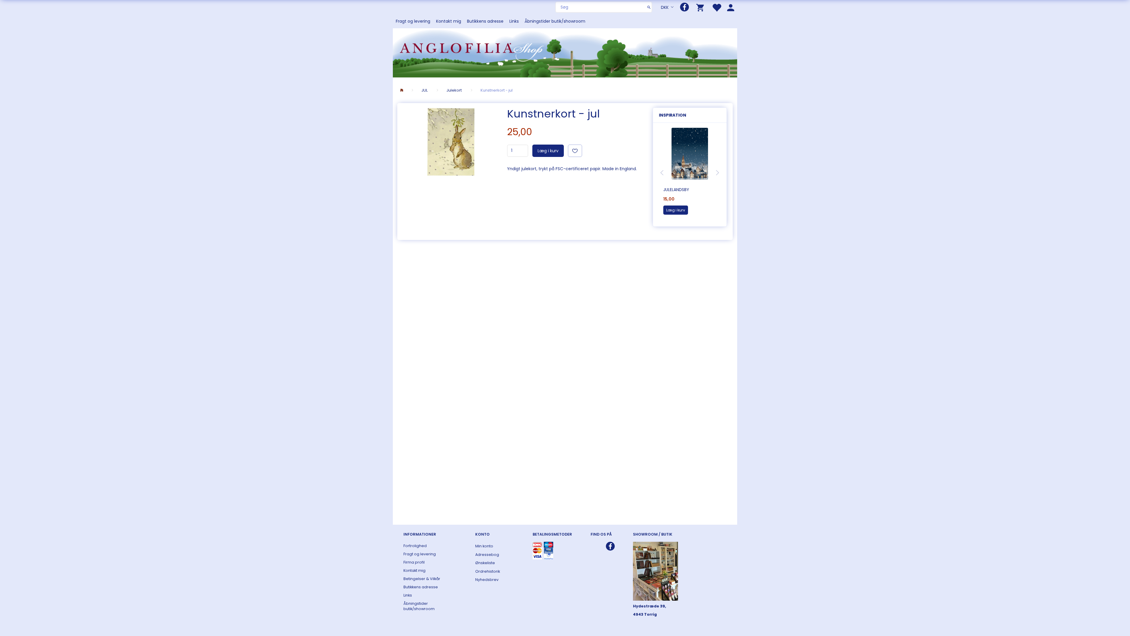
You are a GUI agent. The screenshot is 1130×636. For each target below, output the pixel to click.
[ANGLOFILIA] (565, 52)
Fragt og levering (413, 21)
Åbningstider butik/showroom (555, 21)
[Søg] (649, 7)
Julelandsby (676, 190)
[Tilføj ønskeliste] (575, 151)
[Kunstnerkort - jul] (450, 143)
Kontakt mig (448, 21)
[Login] (730, 7)
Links (514, 21)
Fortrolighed (415, 545)
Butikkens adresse (485, 21)
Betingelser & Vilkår (421, 578)
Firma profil (414, 562)
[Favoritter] (716, 7)
